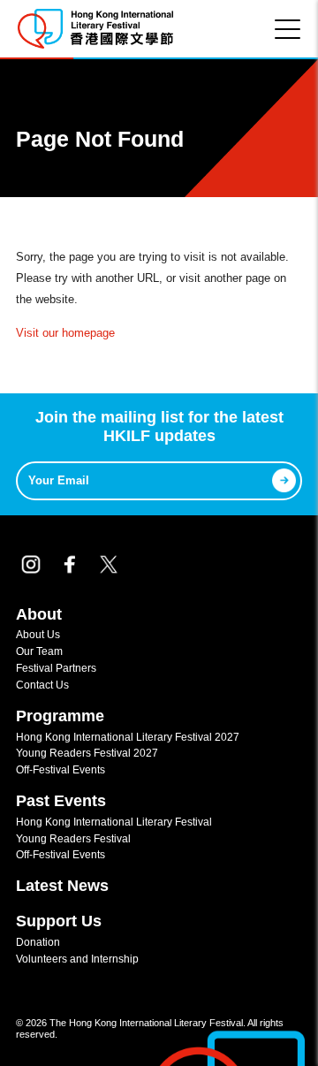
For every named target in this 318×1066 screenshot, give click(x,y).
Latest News (62, 886)
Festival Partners (56, 668)
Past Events (61, 801)
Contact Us (42, 684)
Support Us (59, 921)
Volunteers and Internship (77, 958)
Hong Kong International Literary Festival (114, 821)
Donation (38, 942)
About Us (38, 634)
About (39, 614)
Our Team (39, 651)
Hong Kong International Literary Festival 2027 (127, 736)
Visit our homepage (65, 332)
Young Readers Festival (73, 838)
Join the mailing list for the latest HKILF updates (159, 426)
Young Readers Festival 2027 (87, 752)
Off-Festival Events (60, 769)
